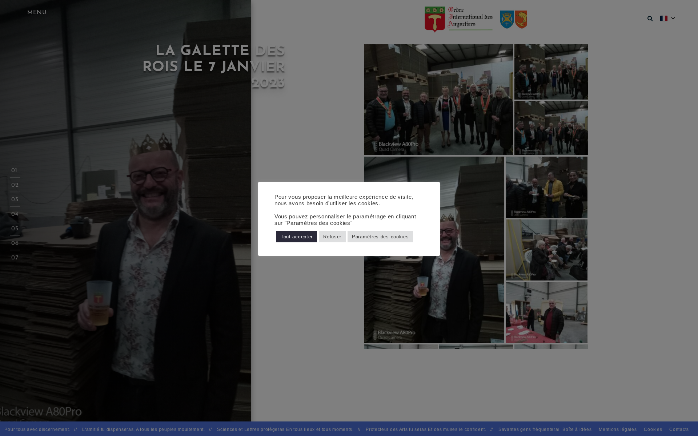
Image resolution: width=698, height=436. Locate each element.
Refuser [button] (332, 236)
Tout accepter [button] (297, 236)
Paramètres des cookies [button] (380, 236)
